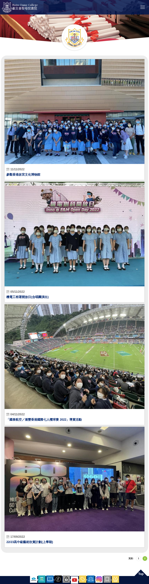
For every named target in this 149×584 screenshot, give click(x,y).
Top (141, 574)
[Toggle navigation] (142, 7)
